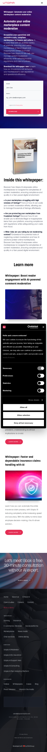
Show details (33, 400)
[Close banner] (43, 327)
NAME (8, 83)
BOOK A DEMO (23, 580)
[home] (8, 3)
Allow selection (23, 415)
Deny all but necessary (23, 423)
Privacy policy (19, 105)
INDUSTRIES (8, 615)
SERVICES (7, 644)
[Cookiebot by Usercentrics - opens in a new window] (28, 327)
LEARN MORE (13, 442)
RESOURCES (8, 679)
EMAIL (8, 93)
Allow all (23, 407)
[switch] (40, 376)
